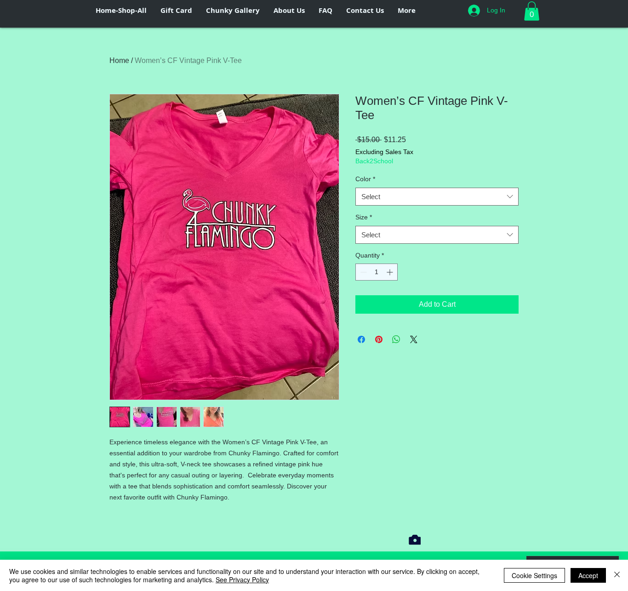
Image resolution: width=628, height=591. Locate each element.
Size (363, 217)
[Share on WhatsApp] (396, 339)
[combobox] (437, 197)
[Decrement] (362, 272)
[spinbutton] (376, 272)
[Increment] (390, 272)
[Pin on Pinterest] (378, 339)
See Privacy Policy (242, 579)
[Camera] (415, 539)
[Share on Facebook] (361, 339)
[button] (532, 11)
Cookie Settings (534, 575)
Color (365, 179)
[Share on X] (413, 339)
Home (119, 60)
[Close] (616, 575)
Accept (588, 575)
